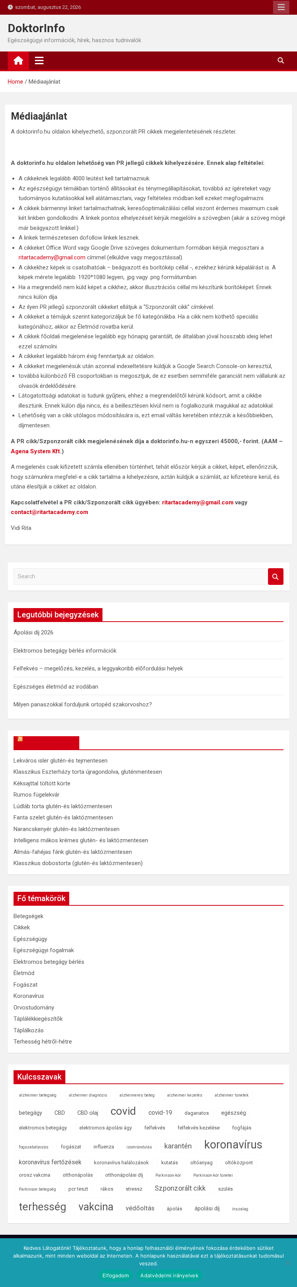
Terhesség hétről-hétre (43, 1041)
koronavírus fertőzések (50, 1162)
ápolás (174, 1209)
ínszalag (240, 1209)
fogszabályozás (33, 1147)
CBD (60, 1113)
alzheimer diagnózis (88, 1095)
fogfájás (241, 1128)
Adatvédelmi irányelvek (169, 1275)
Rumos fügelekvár (37, 794)
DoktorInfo (36, 28)
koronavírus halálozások (121, 1162)
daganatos (196, 1113)
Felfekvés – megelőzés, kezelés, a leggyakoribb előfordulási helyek (98, 668)
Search (275, 576)
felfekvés (154, 1128)
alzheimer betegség (37, 1095)
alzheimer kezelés (184, 1095)
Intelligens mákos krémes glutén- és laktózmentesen (81, 840)
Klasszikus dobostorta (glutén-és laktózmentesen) (78, 863)
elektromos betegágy (43, 1128)
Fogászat (26, 984)
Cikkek (22, 927)
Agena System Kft (35, 451)
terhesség (42, 1206)
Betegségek (28, 916)
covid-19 (160, 1112)
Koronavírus (29, 995)
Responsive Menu (281, 7)
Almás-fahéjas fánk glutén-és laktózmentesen (73, 851)
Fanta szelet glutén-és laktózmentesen (63, 817)
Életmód (24, 973)
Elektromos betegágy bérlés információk (65, 650)
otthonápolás (78, 1175)
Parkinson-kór (168, 1175)
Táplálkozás (29, 1030)
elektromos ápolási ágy (105, 1128)
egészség (233, 1113)
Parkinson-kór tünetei (213, 1175)
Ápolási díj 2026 (33, 632)
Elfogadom (115, 1275)
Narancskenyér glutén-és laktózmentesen (66, 829)
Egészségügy (30, 939)
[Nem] (287, 1262)
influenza (104, 1147)
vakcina (96, 1207)
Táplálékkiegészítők (38, 1018)
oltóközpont (239, 1162)
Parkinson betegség (37, 1189)
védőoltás (140, 1208)
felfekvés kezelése (199, 1128)
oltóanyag (201, 1162)
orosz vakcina (34, 1175)
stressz (134, 1189)
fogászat (71, 1147)
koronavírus (233, 1144)
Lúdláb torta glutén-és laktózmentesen (63, 806)
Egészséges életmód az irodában (56, 686)
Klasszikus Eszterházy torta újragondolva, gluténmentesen (88, 771)
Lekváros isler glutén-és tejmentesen (61, 760)
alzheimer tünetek (232, 1095)
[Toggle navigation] (39, 60)
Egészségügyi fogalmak (44, 950)
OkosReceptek (50, 742)
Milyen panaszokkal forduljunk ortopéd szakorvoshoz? (83, 704)
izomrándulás (139, 1147)
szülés (225, 1189)
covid (123, 1111)
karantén (178, 1146)
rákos (107, 1189)
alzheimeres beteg (137, 1095)
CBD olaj (87, 1113)
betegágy (30, 1113)
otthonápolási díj (124, 1175)
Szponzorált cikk (180, 1188)
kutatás (169, 1162)
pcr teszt (78, 1189)
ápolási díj (207, 1208)
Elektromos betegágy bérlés (49, 961)
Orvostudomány (34, 1007)
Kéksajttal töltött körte (42, 783)
